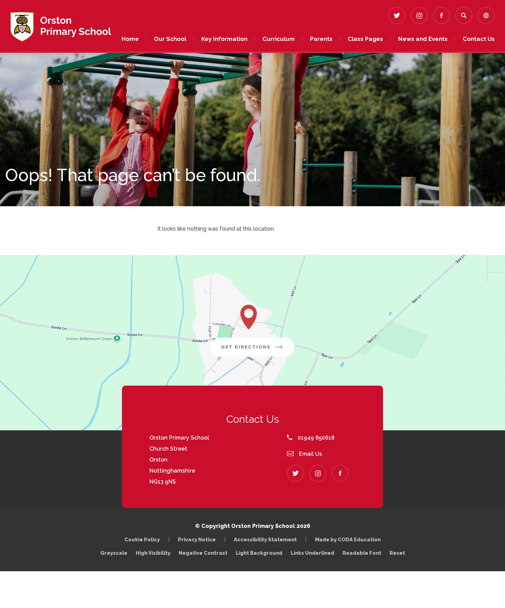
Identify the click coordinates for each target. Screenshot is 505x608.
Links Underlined (312, 553)
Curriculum (278, 38)
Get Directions (257, 350)
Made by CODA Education (349, 539)
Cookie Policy (142, 539)
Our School (170, 38)
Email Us (310, 454)
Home (130, 38)
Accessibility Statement (265, 539)
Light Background (259, 553)
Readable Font (362, 553)
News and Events (423, 38)
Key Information (224, 38)
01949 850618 (315, 437)
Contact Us (479, 38)
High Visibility (153, 553)
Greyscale (113, 553)
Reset (397, 553)
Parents (321, 38)
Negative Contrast (203, 553)
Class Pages (365, 38)
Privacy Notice (197, 539)
